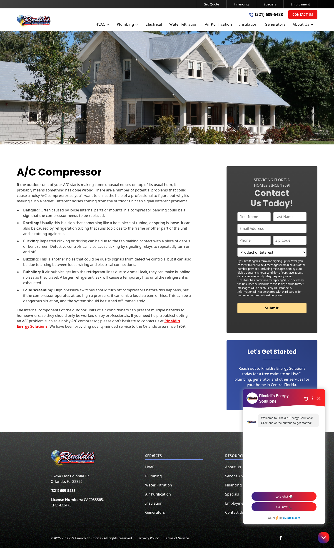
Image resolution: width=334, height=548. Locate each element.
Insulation (153, 503)
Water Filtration (158, 485)
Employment (300, 4)
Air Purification (158, 494)
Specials (270, 4)
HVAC (150, 466)
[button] (102, 25)
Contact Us (302, 14)
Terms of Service (176, 538)
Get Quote (211, 4)
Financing (241, 4)
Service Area (235, 476)
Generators (155, 512)
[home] (34, 22)
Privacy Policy (148, 538)
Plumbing (153, 476)
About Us (233, 466)
